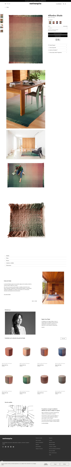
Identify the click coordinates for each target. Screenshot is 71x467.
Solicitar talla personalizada (52, 30)
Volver (8, 7)
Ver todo (63, 338)
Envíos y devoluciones (53, 452)
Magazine (37, 444)
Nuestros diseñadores (39, 442)
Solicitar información (58, 33)
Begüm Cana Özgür (51, 17)
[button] (6, 4)
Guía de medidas (52, 450)
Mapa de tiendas (52, 442)
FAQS (50, 454)
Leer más (43, 327)
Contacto (50, 440)
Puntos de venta (58, 36)
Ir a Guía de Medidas (45, 423)
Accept (55, 464)
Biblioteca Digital (52, 444)
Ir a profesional (58, 3)
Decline (64, 464)
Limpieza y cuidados (52, 446)
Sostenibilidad (38, 446)
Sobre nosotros (38, 440)
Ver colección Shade (7, 294)
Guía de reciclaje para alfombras (54, 448)
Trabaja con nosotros (39, 448)
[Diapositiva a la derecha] (35, 301)
